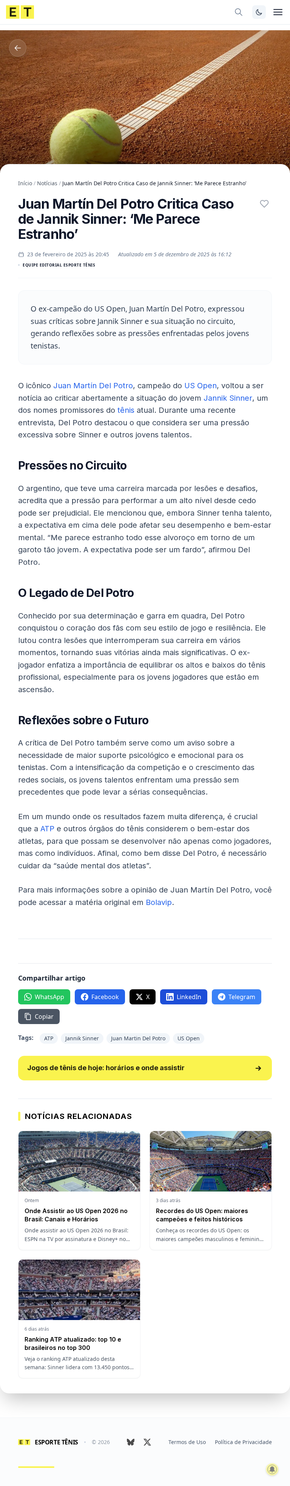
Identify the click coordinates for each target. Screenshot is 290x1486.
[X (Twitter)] (147, 1442)
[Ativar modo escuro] (259, 12)
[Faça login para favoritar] (264, 203)
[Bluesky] (130, 1442)
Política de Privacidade (243, 1442)
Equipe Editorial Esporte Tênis (59, 265)
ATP (47, 828)
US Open (200, 385)
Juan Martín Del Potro (93, 385)
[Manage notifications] (272, 1469)
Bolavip (159, 902)
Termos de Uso (187, 1442)
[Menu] (278, 12)
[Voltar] (17, 48)
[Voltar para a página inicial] (20, 12)
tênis (125, 410)
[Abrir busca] (238, 12)
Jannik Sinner (228, 398)
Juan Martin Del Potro (138, 1038)
